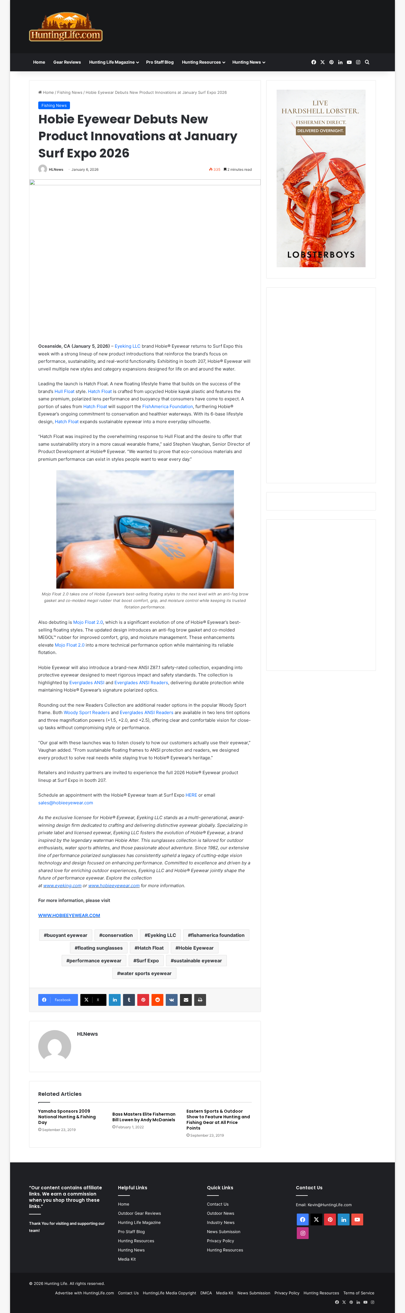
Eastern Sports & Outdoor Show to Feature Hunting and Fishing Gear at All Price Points (218, 1119)
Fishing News (69, 92)
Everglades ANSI (86, 682)
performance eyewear (95, 961)
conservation (117, 935)
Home (39, 62)
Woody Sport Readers (87, 712)
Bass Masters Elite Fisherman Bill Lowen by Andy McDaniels (144, 1117)
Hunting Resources (201, 62)
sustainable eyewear (198, 961)
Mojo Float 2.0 (88, 622)
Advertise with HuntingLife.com (84, 1293)
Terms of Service (358, 1293)
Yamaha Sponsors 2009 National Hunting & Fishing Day (67, 1116)
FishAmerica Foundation (167, 406)
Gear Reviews (67, 62)
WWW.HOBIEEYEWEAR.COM (69, 915)
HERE (191, 795)
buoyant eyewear (67, 935)
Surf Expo (147, 961)
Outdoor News (220, 1213)
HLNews (56, 169)
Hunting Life (55, 1283)
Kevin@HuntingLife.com (330, 1204)
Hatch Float (100, 391)
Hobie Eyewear (196, 948)
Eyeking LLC (128, 346)
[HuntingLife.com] (66, 26)
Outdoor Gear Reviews (139, 1213)
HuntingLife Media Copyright (169, 1293)
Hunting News (246, 62)
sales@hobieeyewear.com (65, 802)
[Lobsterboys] (321, 265)
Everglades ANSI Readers (141, 682)
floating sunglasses (100, 948)
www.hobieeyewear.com (114, 885)
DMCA (206, 1293)
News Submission (223, 1231)
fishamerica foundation (218, 935)
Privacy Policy (220, 1240)
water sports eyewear (146, 973)
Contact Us (218, 1204)
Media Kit (127, 1259)
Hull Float (64, 391)
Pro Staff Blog (160, 62)
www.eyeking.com (62, 885)
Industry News (221, 1222)
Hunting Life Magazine (112, 62)
